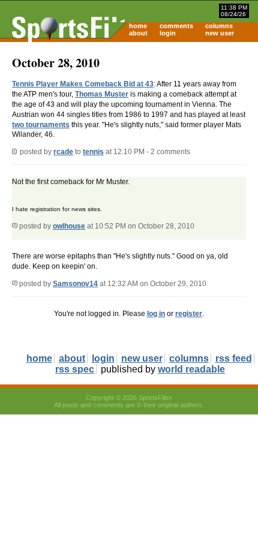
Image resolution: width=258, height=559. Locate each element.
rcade (63, 152)
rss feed (233, 358)
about (138, 33)
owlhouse (69, 226)
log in (156, 313)
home (138, 25)
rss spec (74, 369)
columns (219, 25)
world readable (191, 369)
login (168, 33)
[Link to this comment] (14, 226)
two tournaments (41, 125)
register (188, 313)
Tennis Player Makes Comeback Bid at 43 (83, 84)
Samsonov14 (75, 284)
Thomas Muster (101, 94)
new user (219, 33)
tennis (93, 152)
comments (176, 25)
